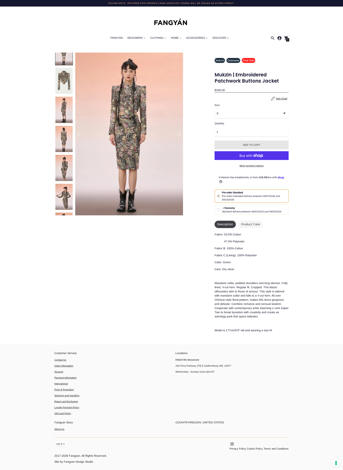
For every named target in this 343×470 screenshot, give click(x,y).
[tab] (225, 224)
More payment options (252, 165)
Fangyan (74, 455)
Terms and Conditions (276, 448)
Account (58, 371)
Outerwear (233, 60)
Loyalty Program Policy (66, 407)
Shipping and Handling (66, 395)
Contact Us (60, 359)
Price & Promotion (64, 389)
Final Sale (248, 60)
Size (217, 105)
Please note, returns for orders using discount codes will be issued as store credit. (171, 3)
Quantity (219, 123)
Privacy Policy (237, 448)
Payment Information (65, 377)
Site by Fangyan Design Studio (73, 461)
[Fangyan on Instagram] (232, 443)
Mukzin (220, 60)
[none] (64, 57)
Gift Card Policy (62, 413)
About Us (59, 429)
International (61, 383)
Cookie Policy (255, 448)
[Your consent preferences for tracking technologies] (336, 463)
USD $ (59, 444)
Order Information (63, 365)
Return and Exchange (66, 401)
